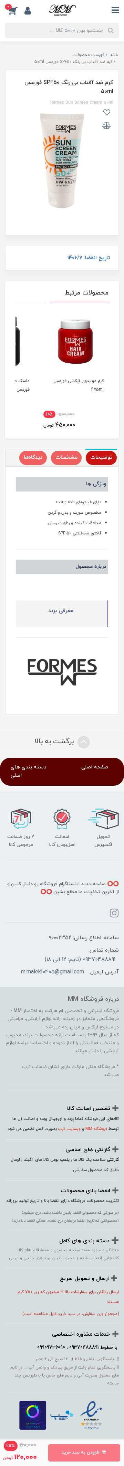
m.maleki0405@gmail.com (52, 972)
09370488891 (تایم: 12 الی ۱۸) (80, 959)
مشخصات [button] (66, 457)
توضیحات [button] (101, 457)
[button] (14, 10)
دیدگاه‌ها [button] (33, 457)
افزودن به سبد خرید (81, 1452)
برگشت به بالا (55, 741)
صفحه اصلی (94, 767)
